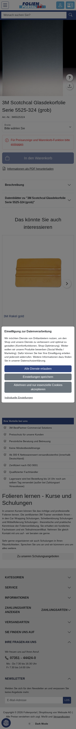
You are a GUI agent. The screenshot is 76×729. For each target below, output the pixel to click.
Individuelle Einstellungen (19, 397)
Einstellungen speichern (38, 376)
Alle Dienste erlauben (38, 368)
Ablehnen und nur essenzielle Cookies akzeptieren (38, 387)
